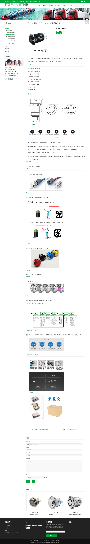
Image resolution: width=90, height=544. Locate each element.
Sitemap (57, 542)
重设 (33, 481)
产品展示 (50, 5)
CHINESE (8, 1)
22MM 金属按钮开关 (10, 38)
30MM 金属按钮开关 (10, 43)
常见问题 (64, 5)
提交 (28, 481)
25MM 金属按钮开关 (10, 41)
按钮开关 (7, 48)
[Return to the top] (87, 23)
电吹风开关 (7, 46)
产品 (27, 23)
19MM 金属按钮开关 (10, 36)
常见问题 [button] (27, 527)
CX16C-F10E (35, 512)
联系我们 (70, 5)
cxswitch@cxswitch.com (13, 73)
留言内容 (28, 458)
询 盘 (59, 33)
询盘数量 (28, 447)
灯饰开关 (7, 51)
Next (52, 38)
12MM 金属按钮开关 (10, 32)
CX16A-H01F (55, 512)
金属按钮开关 (37, 23)
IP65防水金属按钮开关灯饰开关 (73, 429)
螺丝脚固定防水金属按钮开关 (55, 514)
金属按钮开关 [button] (28, 525)
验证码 (28, 474)
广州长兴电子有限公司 (41, 542)
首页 (38, 5)
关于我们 (44, 5)
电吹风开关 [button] (34, 525)
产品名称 (28, 441)
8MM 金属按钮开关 (10, 30)
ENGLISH (15, 1)
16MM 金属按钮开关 (52, 23)
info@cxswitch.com (35, 1)
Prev (28, 38)
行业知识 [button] (40, 525)
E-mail (28, 452)
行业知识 (57, 5)
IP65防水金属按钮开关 (43, 429)
